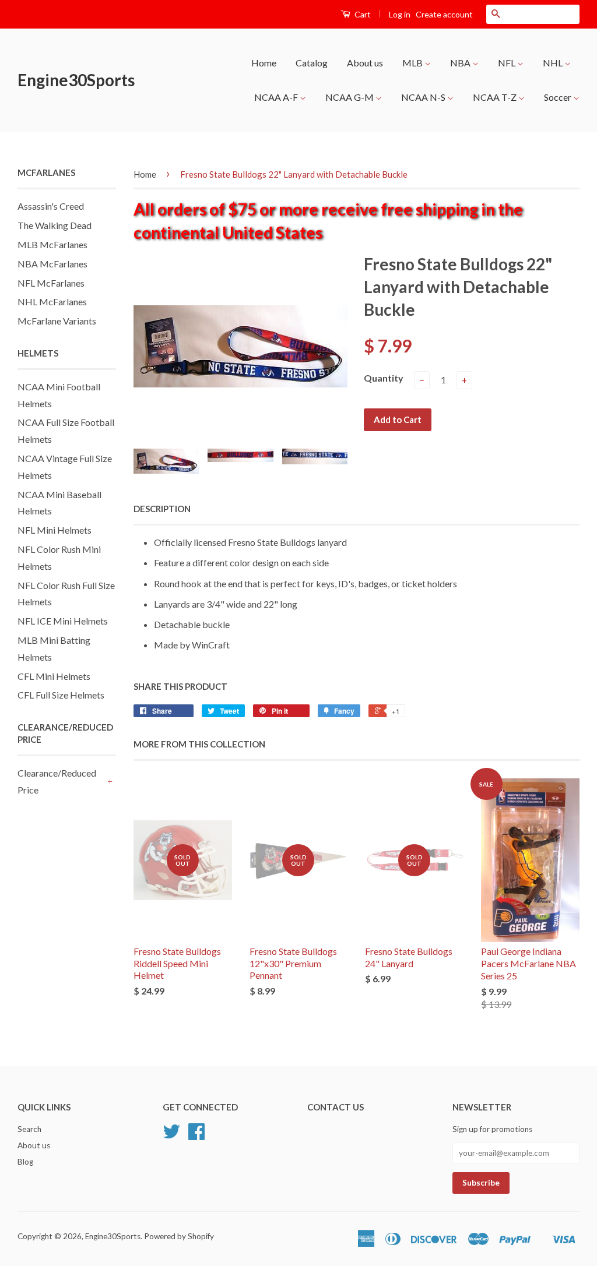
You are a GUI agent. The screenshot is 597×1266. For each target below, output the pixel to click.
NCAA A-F (277, 97)
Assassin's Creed (50, 205)
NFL (507, 62)
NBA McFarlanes (52, 263)
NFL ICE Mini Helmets (62, 620)
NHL (553, 62)
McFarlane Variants (56, 320)
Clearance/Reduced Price (56, 781)
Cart (362, 14)
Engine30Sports (76, 80)
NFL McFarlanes (51, 282)
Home (263, 62)
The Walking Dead (54, 225)
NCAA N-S (424, 97)
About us (365, 62)
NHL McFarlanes (52, 301)
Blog (25, 1161)
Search (29, 1129)
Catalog (312, 62)
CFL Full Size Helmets (60, 694)
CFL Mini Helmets (53, 676)
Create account (444, 14)
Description (162, 508)
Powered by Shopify (179, 1236)
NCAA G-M (350, 97)
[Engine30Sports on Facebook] (196, 1135)
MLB (413, 62)
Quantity (383, 377)
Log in (399, 14)
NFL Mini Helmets (54, 529)
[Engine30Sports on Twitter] (171, 1135)
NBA (461, 62)
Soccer (558, 97)
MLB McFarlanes (52, 244)
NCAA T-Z (495, 97)
